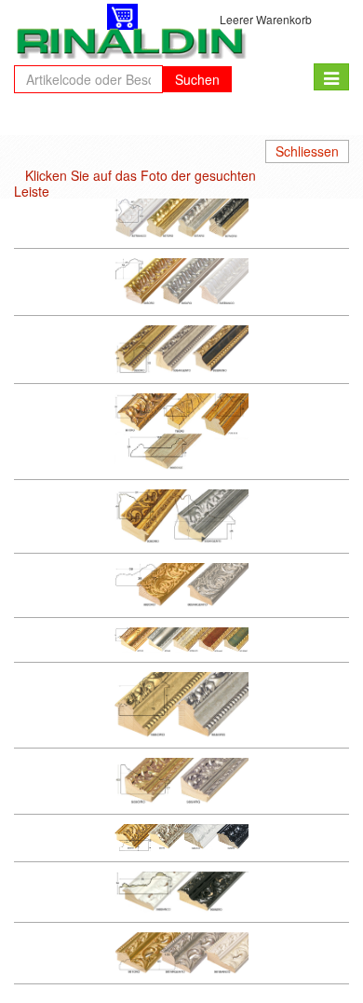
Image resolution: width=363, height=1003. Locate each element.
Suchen (197, 79)
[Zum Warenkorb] (122, 17)
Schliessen (307, 151)
